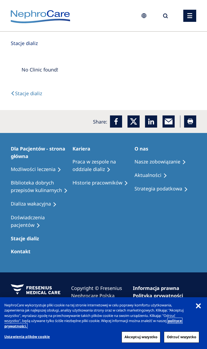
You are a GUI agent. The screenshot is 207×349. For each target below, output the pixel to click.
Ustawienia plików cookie (27, 336)
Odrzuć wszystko (181, 336)
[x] (133, 121)
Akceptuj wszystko (141, 336)
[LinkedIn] (151, 121)
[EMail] (169, 121)
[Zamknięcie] (198, 306)
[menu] (189, 16)
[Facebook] (116, 121)
